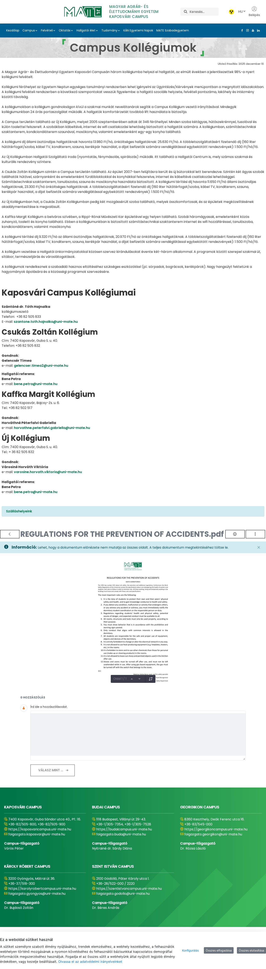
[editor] (138, 734)
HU (240, 11)
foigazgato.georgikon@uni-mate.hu (213, 834)
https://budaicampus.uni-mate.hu (124, 829)
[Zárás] (258, 547)
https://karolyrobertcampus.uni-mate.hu (42, 888)
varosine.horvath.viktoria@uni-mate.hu (48, 472)
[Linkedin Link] (257, 30)
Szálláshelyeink (19, 511)
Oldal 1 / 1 (119, 679)
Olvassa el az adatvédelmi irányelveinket (90, 961)
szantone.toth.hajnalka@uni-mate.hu (46, 321)
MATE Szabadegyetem (172, 30)
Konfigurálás (190, 950)
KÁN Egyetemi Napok (138, 30)
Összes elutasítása (251, 950)
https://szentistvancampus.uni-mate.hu (129, 888)
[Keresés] (185, 12)
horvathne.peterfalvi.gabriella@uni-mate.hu (52, 427)
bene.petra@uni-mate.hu (35, 383)
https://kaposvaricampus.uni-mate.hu (39, 829)
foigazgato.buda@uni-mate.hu (121, 834)
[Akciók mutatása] (255, 534)
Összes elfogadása (219, 950)
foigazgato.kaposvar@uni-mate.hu (36, 834)
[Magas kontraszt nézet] (231, 12)
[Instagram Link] (246, 30)
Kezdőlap (12, 30)
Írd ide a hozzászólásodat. (49, 707)
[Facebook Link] (241, 30)
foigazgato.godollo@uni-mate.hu (123, 893)
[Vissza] (10, 534)
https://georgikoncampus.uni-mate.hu (216, 829)
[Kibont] (151, 679)
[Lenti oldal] (139, 679)
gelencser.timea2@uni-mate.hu (41, 365)
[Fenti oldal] (132, 679)
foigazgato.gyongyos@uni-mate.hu (36, 893)
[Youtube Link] (252, 30)
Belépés (254, 15)
